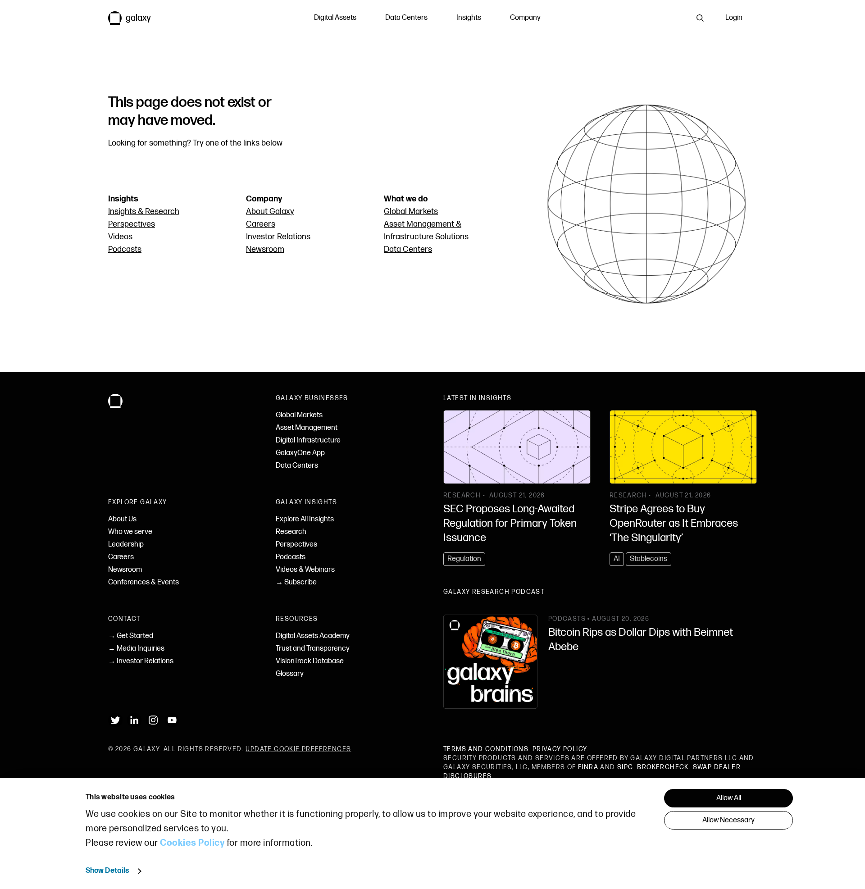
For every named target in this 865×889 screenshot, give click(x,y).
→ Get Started (130, 636)
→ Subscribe (296, 582)
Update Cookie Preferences (298, 749)
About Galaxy (270, 211)
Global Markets (411, 211)
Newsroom (265, 249)
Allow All (728, 798)
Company (525, 18)
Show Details (107, 870)
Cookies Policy (192, 843)
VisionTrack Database (310, 661)
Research (291, 532)
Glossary (290, 674)
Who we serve (130, 532)
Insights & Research (143, 211)
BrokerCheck (662, 767)
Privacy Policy (560, 749)
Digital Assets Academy (313, 636)
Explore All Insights (305, 519)
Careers (260, 224)
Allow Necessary (728, 820)
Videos (120, 237)
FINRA (588, 767)
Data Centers (406, 18)
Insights (468, 18)
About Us (122, 519)
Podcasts (124, 249)
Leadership (126, 544)
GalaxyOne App (300, 453)
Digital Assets (335, 18)
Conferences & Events (143, 582)
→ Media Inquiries (136, 648)
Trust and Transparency (313, 648)
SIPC (625, 767)
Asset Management (306, 428)
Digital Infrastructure (308, 440)
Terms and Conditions (485, 749)
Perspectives (131, 224)
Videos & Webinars (305, 569)
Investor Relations (278, 237)
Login (733, 18)
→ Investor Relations (140, 661)
